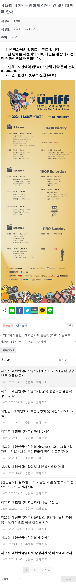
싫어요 (21, 325)
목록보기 (8, 350)
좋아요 (7, 325)
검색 (68, 579)
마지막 (46, 569)
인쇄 (71, 325)
